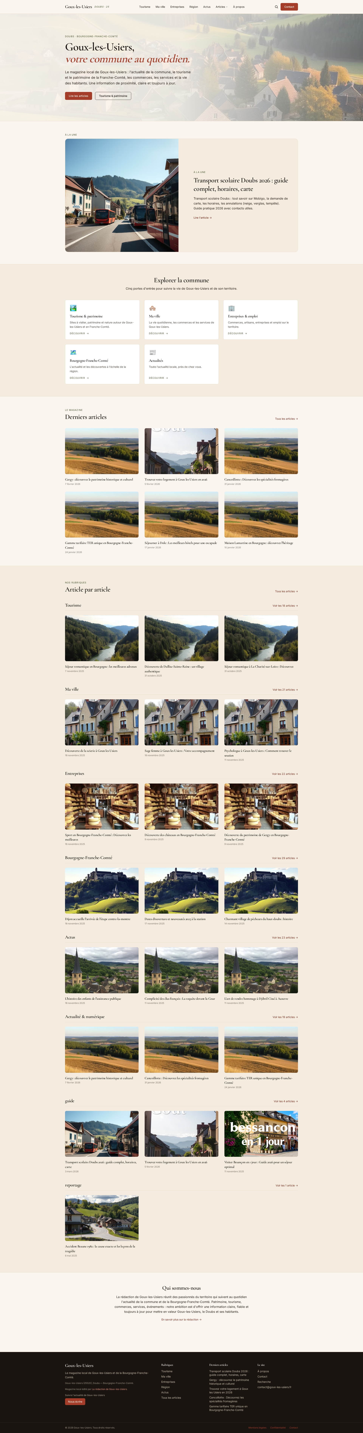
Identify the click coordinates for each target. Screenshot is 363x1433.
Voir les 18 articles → (285, 605)
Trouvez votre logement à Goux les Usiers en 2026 (228, 1390)
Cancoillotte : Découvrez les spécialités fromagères (226, 1399)
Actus (206, 6)
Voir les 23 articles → (285, 937)
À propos (238, 6)
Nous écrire (75, 1401)
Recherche (264, 1381)
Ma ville (160, 6)
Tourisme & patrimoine (113, 95)
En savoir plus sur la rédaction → (181, 1319)
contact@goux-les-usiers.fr (274, 1387)
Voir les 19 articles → (285, 1017)
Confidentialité (278, 1427)
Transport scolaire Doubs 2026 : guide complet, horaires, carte (229, 1373)
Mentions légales (257, 1427)
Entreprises (177, 6)
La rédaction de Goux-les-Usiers (109, 1389)
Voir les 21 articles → (285, 689)
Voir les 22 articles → (285, 773)
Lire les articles (78, 95)
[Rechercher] (276, 7)
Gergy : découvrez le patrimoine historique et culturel (229, 1381)
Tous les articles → (286, 418)
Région (193, 6)
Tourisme (144, 6)
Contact (289, 6)
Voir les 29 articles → (285, 858)
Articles (220, 6)
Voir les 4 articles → (286, 1101)
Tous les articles (171, 1397)
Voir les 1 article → (287, 1185)
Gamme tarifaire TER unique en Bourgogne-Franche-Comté (228, 1408)
